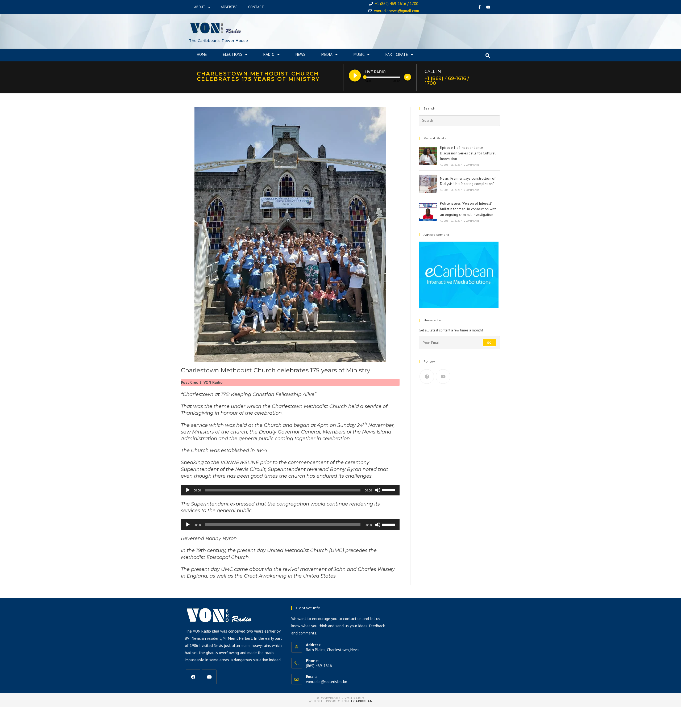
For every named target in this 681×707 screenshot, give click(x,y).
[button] (488, 56)
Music (359, 54)
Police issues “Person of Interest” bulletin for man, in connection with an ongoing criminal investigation (468, 209)
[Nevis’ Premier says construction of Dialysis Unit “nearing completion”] (428, 184)
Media (327, 54)
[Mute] (377, 490)
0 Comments (472, 164)
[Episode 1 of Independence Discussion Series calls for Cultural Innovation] (428, 156)
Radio (269, 54)
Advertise (229, 7)
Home (202, 54)
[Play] (187, 490)
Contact (256, 7)
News (300, 54)
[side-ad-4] (459, 274)
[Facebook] (479, 7)
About (199, 7)
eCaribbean (362, 701)
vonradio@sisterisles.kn (326, 681)
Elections (232, 54)
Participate (396, 54)
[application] (290, 490)
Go (489, 342)
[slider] (389, 489)
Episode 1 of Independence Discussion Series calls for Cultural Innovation (468, 153)
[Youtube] (488, 7)
